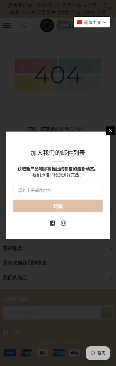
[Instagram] (63, 223)
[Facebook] (52, 223)
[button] (92, 22)
